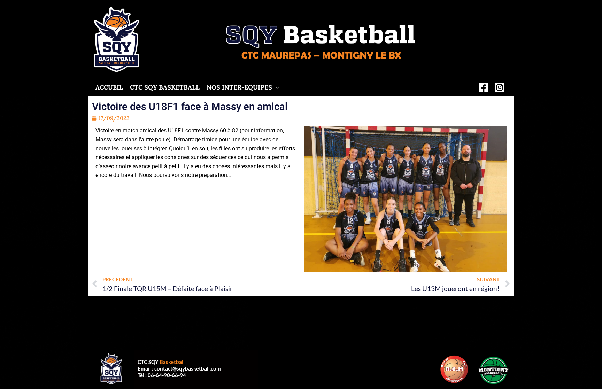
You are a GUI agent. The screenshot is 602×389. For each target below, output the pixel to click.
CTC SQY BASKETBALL (165, 88)
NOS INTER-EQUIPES (239, 88)
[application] (275, 88)
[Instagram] (499, 87)
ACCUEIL (109, 88)
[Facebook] (483, 87)
